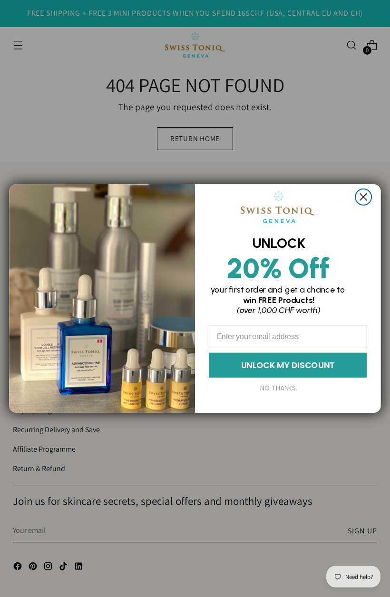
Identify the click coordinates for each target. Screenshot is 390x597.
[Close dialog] (363, 197)
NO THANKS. (278, 388)
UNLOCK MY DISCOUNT (288, 364)
